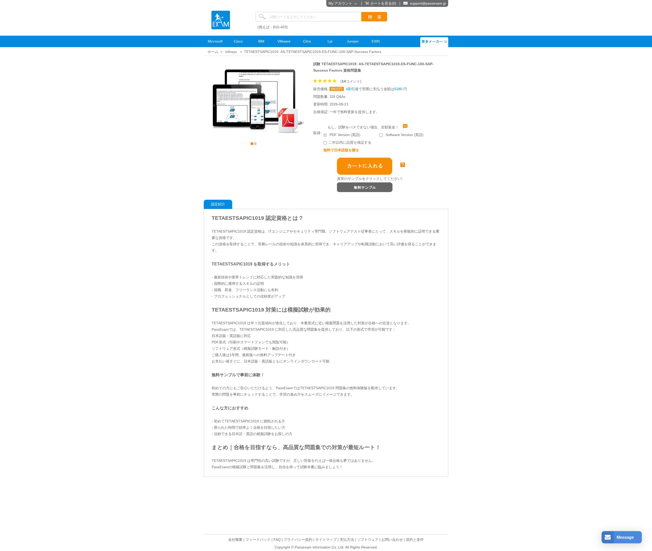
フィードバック (258, 539)
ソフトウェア (367, 539)
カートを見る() (383, 3)
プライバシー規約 (298, 539)
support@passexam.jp (428, 3)
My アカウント (341, 3)
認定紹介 (218, 204)
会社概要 (235, 539)
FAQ (277, 539)
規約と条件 (415, 539)
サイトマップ (326, 539)
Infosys (231, 52)
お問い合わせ (392, 539)
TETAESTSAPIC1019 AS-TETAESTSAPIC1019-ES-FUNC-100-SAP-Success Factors (312, 52)
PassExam (220, 20)
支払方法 (347, 539)
